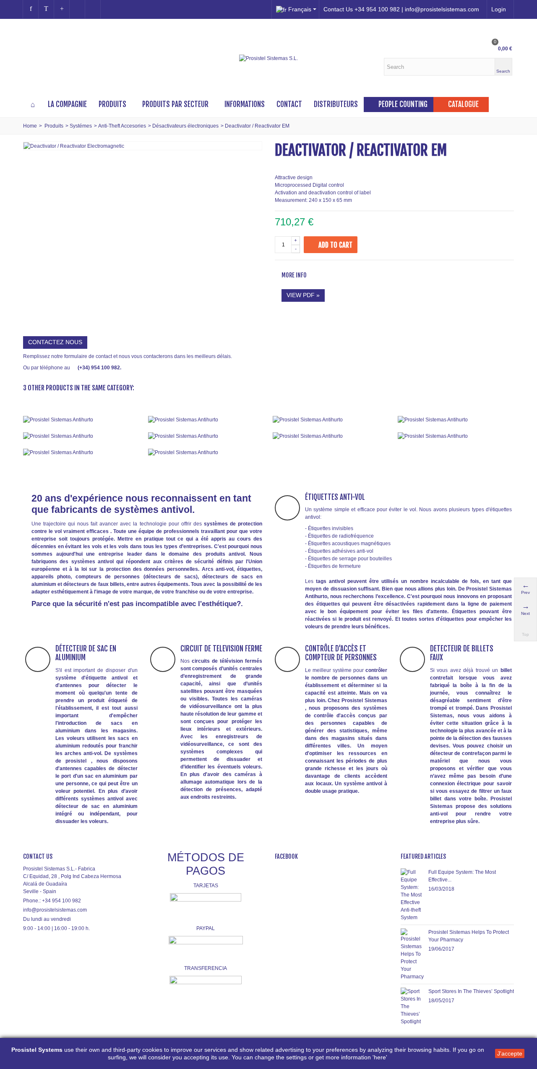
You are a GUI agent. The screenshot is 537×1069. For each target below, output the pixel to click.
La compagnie (67, 104)
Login (498, 9)
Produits (112, 104)
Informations (244, 104)
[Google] (62, 9)
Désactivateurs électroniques (185, 126)
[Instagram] (77, 9)
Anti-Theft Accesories (122, 126)
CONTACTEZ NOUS (55, 342)
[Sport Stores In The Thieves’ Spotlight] (412, 1006)
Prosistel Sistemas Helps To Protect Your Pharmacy (468, 936)
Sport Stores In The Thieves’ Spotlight (471, 991)
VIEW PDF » (303, 295)
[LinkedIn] (93, 9)
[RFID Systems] (206, 452)
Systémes (81, 126)
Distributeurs (336, 104)
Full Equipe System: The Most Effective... (462, 876)
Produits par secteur (175, 104)
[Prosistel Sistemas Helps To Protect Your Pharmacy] (412, 954)
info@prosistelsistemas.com (55, 910)
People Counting (403, 104)
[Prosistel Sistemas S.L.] (268, 58)
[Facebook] (31, 9)
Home (30, 126)
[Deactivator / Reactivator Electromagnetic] (73, 146)
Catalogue (463, 104)
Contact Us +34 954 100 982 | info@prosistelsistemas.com (401, 9)
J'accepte (509, 1053)
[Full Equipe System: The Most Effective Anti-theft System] (412, 895)
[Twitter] (46, 9)
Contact (289, 104)
